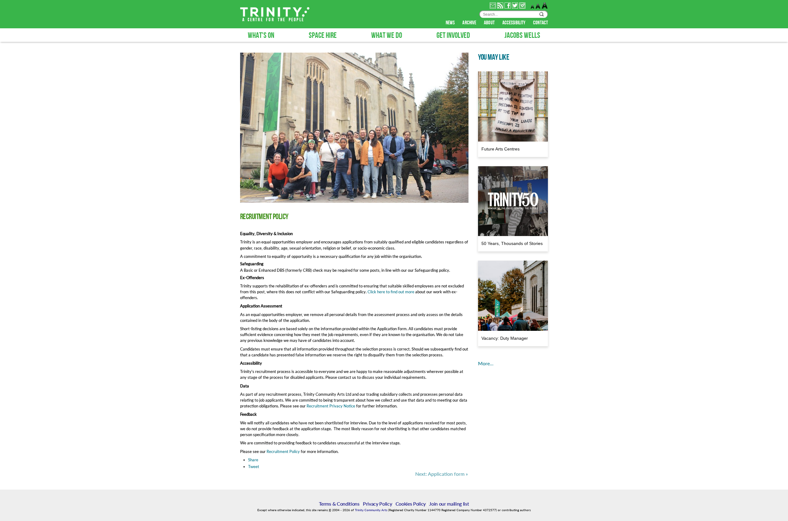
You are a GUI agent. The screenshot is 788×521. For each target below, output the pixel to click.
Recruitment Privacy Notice (331, 405)
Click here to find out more (391, 291)
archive (469, 23)
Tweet (253, 466)
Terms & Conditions (339, 504)
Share (253, 459)
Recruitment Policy (283, 451)
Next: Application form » (441, 473)
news (451, 23)
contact (540, 23)
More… (485, 363)
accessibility (514, 23)
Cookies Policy (411, 504)
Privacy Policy (377, 504)
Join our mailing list (449, 504)
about (490, 23)
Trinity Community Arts (371, 510)
